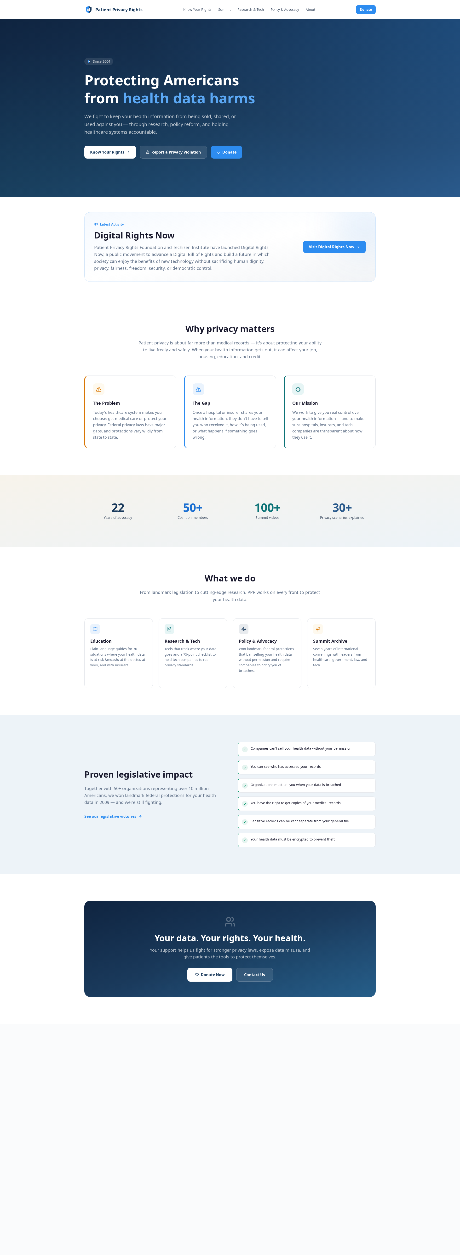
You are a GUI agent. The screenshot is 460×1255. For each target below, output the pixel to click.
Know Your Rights (197, 9)
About (310, 9)
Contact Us (254, 974)
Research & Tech (250, 9)
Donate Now (213, 974)
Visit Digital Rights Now (331, 246)
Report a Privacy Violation (176, 152)
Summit (224, 9)
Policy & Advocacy (285, 9)
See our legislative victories (110, 816)
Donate (366, 9)
